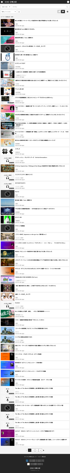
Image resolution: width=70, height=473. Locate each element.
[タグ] (59, 11)
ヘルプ (39, 456)
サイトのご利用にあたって (30, 456)
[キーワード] (63, 11)
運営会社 (44, 456)
